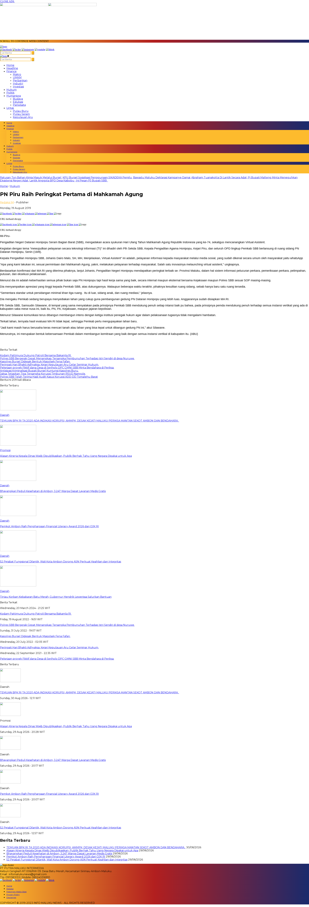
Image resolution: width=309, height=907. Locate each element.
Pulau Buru (20, 111)
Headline (12, 68)
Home (10, 65)
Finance (11, 71)
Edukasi (18, 101)
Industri (18, 83)
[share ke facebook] (6, 213)
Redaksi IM (7, 202)
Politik (10, 92)
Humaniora (13, 95)
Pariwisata (19, 104)
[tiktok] (50, 49)
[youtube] (40, 49)
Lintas (10, 108)
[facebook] (6, 49)
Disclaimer (11, 897)
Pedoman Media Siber (16, 891)
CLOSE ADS (7, 1)
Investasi (18, 86)
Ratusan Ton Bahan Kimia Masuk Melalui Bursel (31, 177)
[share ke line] (50, 213)
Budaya (18, 98)
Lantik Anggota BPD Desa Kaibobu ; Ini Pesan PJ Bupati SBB (68, 180)
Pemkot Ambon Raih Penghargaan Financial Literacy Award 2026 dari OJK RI (49, 793)
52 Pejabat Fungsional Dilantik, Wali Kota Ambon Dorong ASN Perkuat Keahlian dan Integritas (60, 827)
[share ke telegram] (41, 213)
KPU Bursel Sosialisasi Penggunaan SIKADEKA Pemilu (97, 177)
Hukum (11, 89)
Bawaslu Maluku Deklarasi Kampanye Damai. (162, 177)
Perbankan (20, 80)
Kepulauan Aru (23, 117)
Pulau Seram (21, 114)
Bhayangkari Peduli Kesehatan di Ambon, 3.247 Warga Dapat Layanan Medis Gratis (53, 760)
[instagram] (28, 49)
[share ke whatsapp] (28, 213)
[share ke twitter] (17, 213)
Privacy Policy (13, 894)
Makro (17, 74)
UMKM (17, 77)
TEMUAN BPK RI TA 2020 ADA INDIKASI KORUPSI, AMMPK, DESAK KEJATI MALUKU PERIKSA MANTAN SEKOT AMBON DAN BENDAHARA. (89, 692)
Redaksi (10, 889)
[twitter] (17, 49)
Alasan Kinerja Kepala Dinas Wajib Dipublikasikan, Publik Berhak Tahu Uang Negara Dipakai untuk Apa (66, 726)
